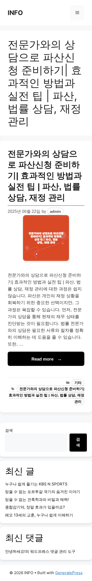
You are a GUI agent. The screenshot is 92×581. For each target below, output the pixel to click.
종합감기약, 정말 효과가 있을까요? (35, 507)
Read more (42, 359)
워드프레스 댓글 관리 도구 (52, 551)
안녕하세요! (15, 551)
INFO (15, 13)
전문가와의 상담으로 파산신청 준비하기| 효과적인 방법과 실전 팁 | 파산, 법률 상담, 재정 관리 (45, 175)
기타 (78, 383)
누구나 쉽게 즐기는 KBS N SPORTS (36, 484)
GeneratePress (69, 572)
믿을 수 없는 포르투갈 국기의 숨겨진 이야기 (42, 491)
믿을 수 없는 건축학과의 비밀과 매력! (37, 499)
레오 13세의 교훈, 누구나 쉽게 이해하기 (39, 515)
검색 (9, 430)
